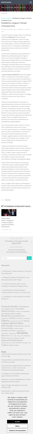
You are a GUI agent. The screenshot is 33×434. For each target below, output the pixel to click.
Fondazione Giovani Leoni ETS (22, 326)
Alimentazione (24, 307)
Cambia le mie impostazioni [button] (17, 430)
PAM (22, 335)
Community (19, 318)
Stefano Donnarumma (6, 342)
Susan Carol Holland (16, 343)
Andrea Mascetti (19, 309)
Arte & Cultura (6, 2)
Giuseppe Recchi (20, 331)
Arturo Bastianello (25, 311)
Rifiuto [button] (17, 426)
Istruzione (22, 333)
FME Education (7, 326)
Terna (29, 342)
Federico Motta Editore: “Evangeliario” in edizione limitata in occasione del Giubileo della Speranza (7, 222)
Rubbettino (7, 200)
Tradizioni (5, 345)
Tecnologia (25, 342)
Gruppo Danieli (4, 333)
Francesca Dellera (7, 328)
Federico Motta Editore (12, 323)
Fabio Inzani (20, 321)
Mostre (15, 335)
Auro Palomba (5, 313)
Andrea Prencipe (7, 311)
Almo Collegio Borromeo (7, 309)
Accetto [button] (17, 421)
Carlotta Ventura (4, 318)
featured (26, 321)
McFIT (11, 335)
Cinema (12, 318)
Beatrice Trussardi (16, 313)
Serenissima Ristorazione (12, 340)
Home (3, 18)
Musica (19, 335)
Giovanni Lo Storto (8, 331)
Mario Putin (5, 336)
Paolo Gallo (27, 336)
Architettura (17, 311)
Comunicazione (26, 318)
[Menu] (30, 2)
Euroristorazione (13, 321)
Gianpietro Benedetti (18, 328)
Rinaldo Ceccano (10, 338)
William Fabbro (14, 345)
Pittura (3, 338)
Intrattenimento (12, 333)
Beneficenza (6, 316)
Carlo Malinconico (19, 316)
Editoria (4, 13)
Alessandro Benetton (9, 306)
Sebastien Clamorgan (19, 338)
